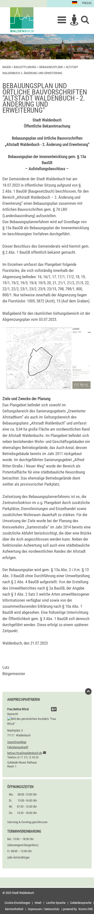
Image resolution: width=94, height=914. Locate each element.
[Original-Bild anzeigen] (47, 388)
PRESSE (87, 3)
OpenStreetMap (16, 742)
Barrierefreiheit (14, 909)
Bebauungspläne (51, 67)
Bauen (6, 67)
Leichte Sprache (56, 903)
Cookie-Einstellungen (17, 903)
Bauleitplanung (25, 67)
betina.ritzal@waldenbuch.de (24, 753)
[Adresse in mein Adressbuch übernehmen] (54, 710)
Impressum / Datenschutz (44, 909)
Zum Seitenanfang (88, 692)
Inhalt (38, 903)
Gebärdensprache (80, 903)
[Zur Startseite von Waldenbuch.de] (21, 21)
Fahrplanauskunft (17, 747)
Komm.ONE (86, 909)
